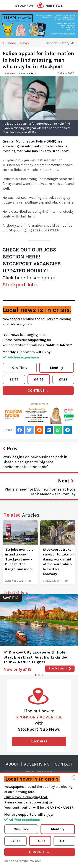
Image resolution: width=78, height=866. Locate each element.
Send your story (58, 43)
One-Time (19, 367)
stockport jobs (20, 285)
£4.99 (39, 379)
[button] (35, 675)
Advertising (37, 764)
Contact (63, 764)
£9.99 (63, 379)
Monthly (56, 367)
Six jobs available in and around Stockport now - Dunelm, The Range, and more (19, 559)
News (24, 43)
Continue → (38, 390)
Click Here (39, 741)
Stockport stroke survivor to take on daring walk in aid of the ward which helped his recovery (58, 561)
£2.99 (14, 379)
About (12, 764)
